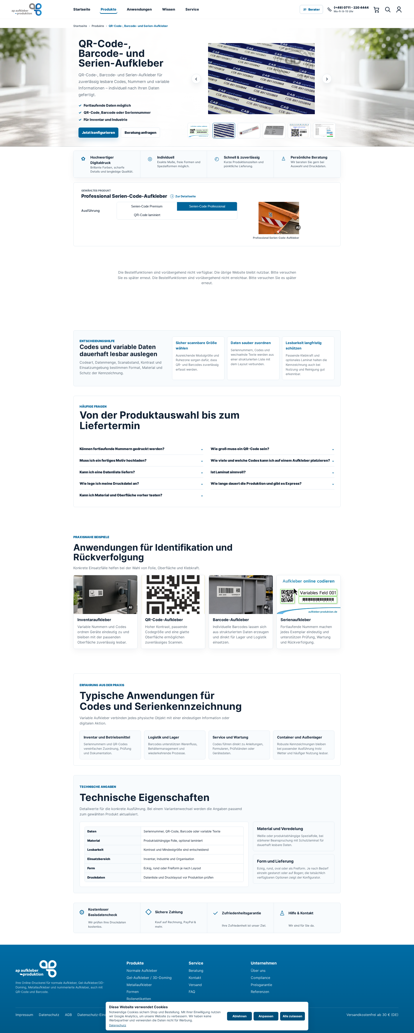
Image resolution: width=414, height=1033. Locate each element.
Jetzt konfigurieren (98, 132)
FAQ (192, 991)
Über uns (258, 970)
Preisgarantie (261, 985)
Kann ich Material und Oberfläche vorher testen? (121, 495)
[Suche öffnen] (387, 9)
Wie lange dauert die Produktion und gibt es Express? (256, 483)
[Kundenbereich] (398, 9)
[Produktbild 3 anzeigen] (249, 130)
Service (192, 9)
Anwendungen (139, 9)
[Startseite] (27, 9)
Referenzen (260, 991)
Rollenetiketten (139, 999)
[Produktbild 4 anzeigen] (274, 130)
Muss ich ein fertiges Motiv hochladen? (113, 460)
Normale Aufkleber (142, 970)
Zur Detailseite (183, 196)
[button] (279, 218)
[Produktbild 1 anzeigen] (199, 130)
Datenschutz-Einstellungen (99, 1015)
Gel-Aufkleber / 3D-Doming (149, 977)
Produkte (108, 9)
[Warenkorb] (376, 9)
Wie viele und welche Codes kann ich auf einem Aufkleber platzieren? (270, 460)
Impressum (24, 1015)
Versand (195, 985)
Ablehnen (239, 1016)
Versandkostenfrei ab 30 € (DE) (372, 1015)
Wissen (168, 9)
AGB (68, 1015)
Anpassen (266, 1016)
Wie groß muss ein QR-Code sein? (240, 449)
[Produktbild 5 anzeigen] (299, 130)
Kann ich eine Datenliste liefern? (107, 472)
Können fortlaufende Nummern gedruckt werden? (122, 449)
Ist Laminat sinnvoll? (228, 472)
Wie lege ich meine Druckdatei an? (109, 483)
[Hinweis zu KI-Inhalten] (298, 227)
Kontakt (195, 977)
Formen (133, 991)
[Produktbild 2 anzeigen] (224, 130)
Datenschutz (49, 1015)
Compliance (260, 977)
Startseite (81, 9)
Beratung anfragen (140, 132)
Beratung (196, 970)
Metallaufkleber (139, 985)
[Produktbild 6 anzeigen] (324, 130)
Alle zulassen (292, 1016)
